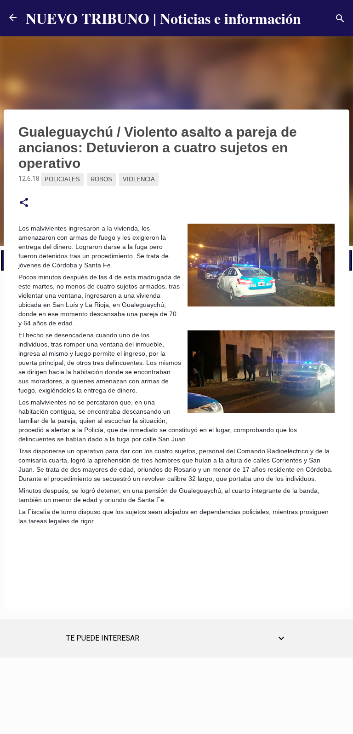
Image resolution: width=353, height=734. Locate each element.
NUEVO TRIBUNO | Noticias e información (163, 18)
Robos (101, 179)
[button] (23, 203)
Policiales (62, 179)
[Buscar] (340, 18)
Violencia (139, 179)
